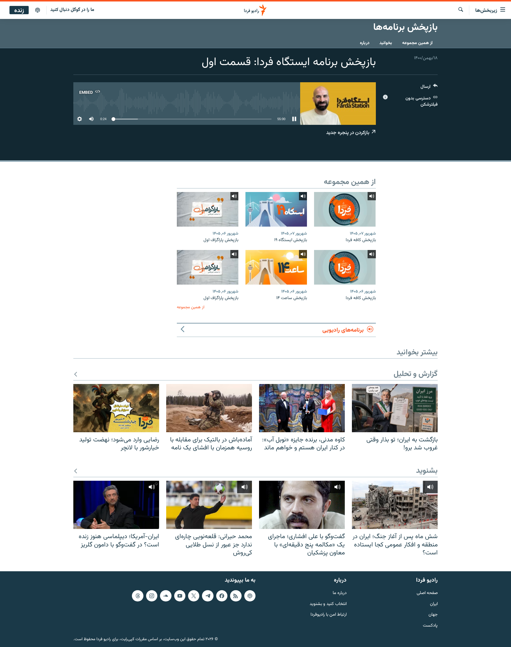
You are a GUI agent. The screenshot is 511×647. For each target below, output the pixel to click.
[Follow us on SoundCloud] (165, 595)
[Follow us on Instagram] (151, 595)
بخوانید (385, 43)
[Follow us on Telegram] (207, 595)
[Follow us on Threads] (137, 595)
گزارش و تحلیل (416, 374)
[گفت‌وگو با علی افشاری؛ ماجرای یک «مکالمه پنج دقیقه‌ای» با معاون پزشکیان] (302, 505)
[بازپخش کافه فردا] (345, 209)
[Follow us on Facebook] (221, 595)
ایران (434, 604)
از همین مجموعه (417, 43)
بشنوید (427, 471)
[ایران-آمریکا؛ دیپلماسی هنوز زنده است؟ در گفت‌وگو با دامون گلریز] (116, 505)
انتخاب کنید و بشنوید (328, 604)
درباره (364, 43)
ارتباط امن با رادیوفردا (329, 615)
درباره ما (340, 593)
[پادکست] (37, 10)
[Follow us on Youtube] (179, 595)
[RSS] (235, 595)
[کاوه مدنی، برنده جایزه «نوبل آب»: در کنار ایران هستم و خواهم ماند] (302, 408)
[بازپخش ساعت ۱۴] (276, 267)
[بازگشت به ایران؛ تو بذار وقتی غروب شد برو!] (395, 408)
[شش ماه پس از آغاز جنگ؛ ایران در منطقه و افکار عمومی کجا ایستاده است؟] (395, 505)
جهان (433, 615)
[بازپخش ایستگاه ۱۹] (276, 209)
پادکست (430, 626)
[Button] (429, 88)
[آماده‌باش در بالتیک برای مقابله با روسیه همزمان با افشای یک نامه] (209, 408)
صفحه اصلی (427, 593)
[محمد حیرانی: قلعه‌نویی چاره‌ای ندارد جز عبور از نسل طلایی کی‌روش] (209, 505)
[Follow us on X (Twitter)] (193, 595)
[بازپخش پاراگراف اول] (207, 209)
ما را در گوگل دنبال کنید (72, 10)
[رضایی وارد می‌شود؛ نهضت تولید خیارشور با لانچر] (116, 408)
